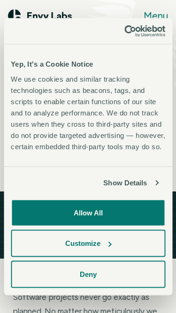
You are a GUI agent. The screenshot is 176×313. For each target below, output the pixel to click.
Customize (82, 243)
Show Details (125, 183)
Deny (88, 274)
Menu (156, 16)
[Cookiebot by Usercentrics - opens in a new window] (125, 31)
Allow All (88, 212)
